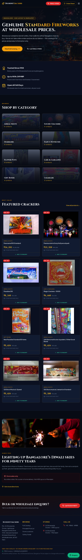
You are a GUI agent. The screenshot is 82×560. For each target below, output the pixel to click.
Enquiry (75, 555)
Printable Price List (28, 528)
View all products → (73, 205)
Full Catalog (26, 525)
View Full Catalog (11, 49)
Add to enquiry (22, 254)
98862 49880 (54, 3)
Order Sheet (70, 3)
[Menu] (79, 3)
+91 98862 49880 (72, 525)
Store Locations (27, 531)
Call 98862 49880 (35, 49)
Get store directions (11, 486)
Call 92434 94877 (71, 506)
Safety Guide (26, 534)
